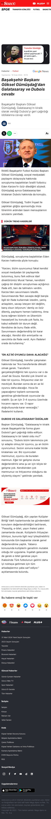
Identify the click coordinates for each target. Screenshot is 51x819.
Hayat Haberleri (7, 658)
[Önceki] (4, 54)
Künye (4, 712)
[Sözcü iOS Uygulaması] (9, 790)
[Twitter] (15, 773)
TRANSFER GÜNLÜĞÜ (21, 9)
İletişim (4, 707)
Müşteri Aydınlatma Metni (11, 738)
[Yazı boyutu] (47, 133)
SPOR (5, 9)
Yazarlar (4, 646)
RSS (3, 759)
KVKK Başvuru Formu (9, 755)
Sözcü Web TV (7, 681)
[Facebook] (9, 773)
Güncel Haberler (9, 670)
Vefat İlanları (6, 720)
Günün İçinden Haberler (11, 677)
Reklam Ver (6, 716)
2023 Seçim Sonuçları (10, 642)
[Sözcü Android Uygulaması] (26, 790)
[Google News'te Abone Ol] (41, 71)
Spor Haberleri (7, 685)
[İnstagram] (3, 773)
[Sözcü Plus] (38, 622)
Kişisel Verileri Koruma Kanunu (13, 734)
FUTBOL (36, 9)
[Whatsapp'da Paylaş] (9, 133)
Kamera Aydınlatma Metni (11, 751)
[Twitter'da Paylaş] (3, 133)
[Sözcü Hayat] (26, 622)
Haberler (5, 71)
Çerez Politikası (7, 742)
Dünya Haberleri (7, 663)
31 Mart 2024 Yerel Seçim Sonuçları (15, 637)
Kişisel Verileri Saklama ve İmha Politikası (17, 746)
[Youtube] (20, 773)
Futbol (15, 71)
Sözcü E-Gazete (8, 689)
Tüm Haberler (6, 693)
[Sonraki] (47, 54)
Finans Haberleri (7, 650)
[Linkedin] (31, 773)
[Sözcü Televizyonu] (4, 622)
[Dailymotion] (26, 773)
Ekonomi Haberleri (8, 654)
